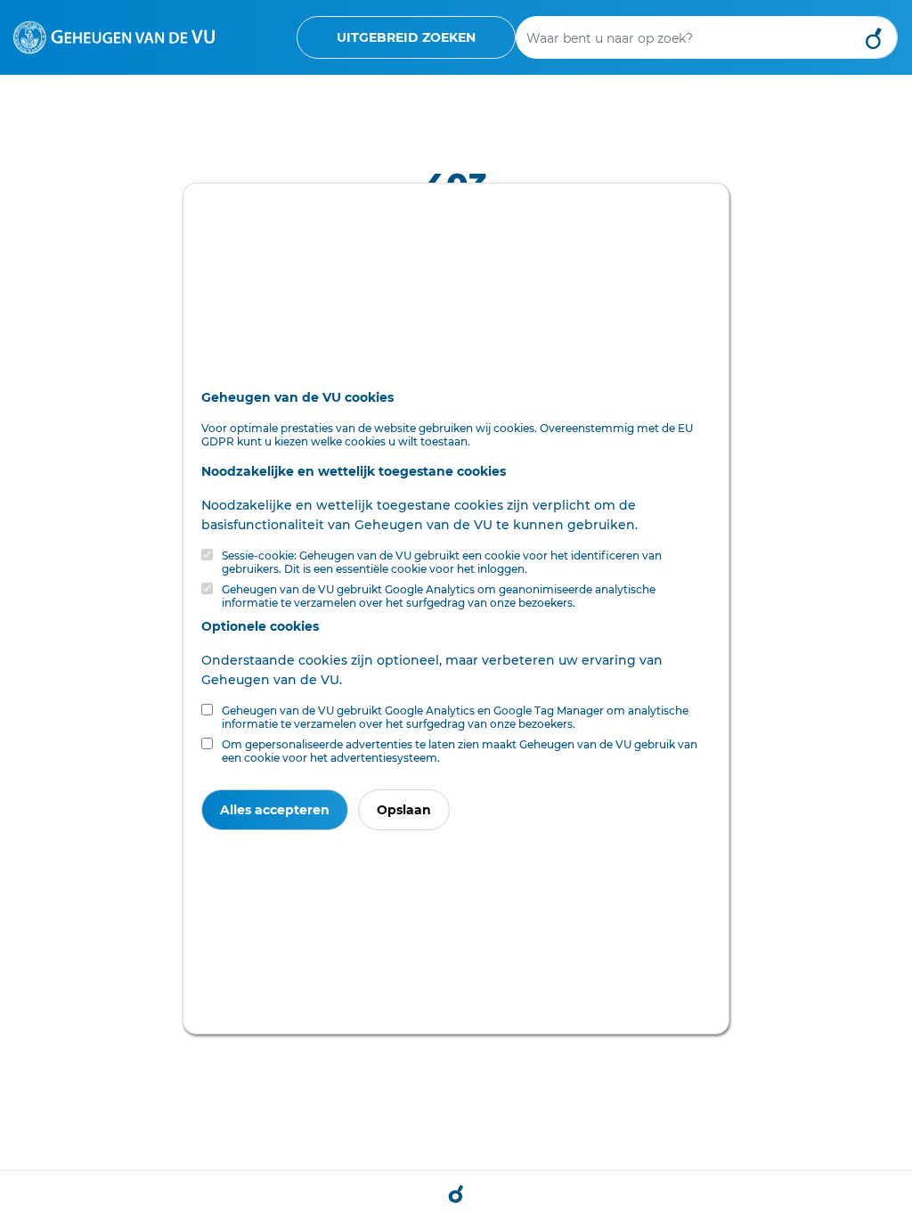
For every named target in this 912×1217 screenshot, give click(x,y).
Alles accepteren (275, 810)
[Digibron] (114, 37)
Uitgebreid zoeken (406, 37)
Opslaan (404, 810)
